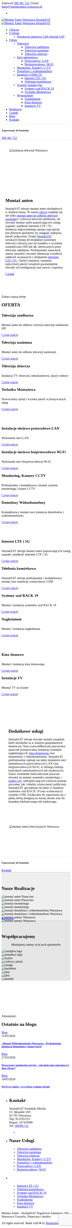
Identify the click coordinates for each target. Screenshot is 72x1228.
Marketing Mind (55, 1223)
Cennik (9, 274)
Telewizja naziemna (37, 50)
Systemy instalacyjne (29, 85)
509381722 (21, 1125)
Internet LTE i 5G (35, 78)
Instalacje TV (33, 105)
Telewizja (23, 43)
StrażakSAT (44, 236)
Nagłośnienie (33, 99)
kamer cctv (15, 780)
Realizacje (8, 918)
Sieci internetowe (27, 57)
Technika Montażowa (38, 92)
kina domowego (39, 753)
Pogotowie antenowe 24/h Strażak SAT (41, 36)
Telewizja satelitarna (37, 47)
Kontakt (6, 870)
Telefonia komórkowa (38, 81)
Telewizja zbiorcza (36, 54)
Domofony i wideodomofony (34, 71)
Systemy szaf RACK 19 (39, 88)
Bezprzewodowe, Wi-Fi (39, 64)
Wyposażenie (25, 95)
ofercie (43, 212)
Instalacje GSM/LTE (29, 74)
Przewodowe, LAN (37, 60)
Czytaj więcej (10, 335)
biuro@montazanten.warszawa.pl (22, 6)
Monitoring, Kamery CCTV (34, 67)
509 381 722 (21, 3)
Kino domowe (33, 102)
